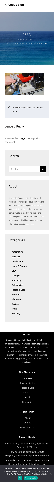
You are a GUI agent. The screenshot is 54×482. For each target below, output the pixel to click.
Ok (20, 478)
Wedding (16, 313)
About (28, 417)
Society (15, 304)
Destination (17, 261)
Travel (15, 308)
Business (16, 256)
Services (16, 294)
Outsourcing (17, 285)
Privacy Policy (27, 427)
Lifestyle (16, 275)
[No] (50, 473)
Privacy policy (31, 478)
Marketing (16, 280)
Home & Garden (19, 266)
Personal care (18, 289)
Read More (29, 224)
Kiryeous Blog (14, 5)
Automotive (17, 251)
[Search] (43, 169)
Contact (27, 422)
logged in (24, 138)
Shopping (16, 299)
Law (14, 270)
